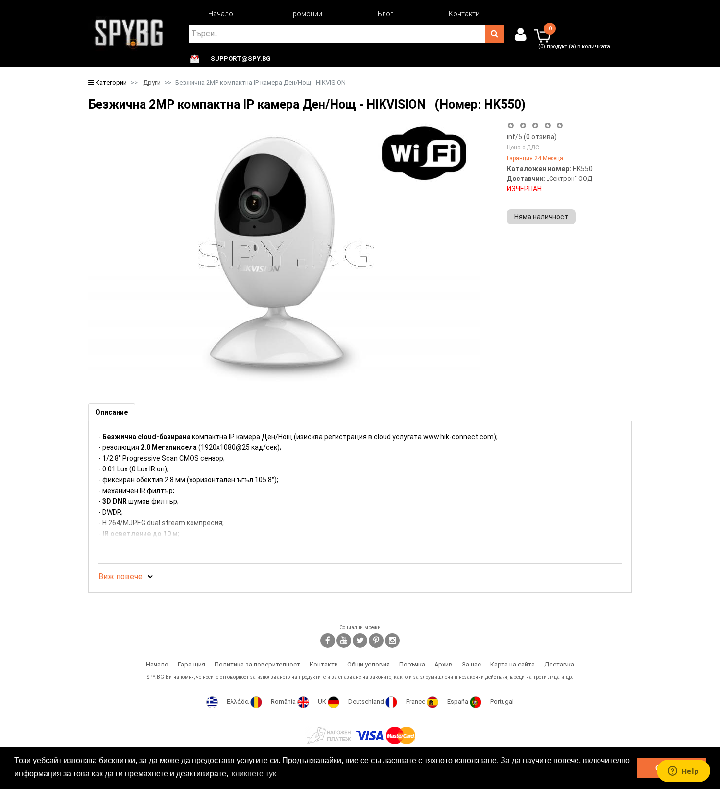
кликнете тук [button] (254, 773)
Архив (443, 664)
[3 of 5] (535, 126)
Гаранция (191, 664)
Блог (385, 14)
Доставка (559, 664)
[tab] (111, 412)
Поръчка (412, 664)
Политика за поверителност (257, 664)
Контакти (464, 14)
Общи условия (368, 664)
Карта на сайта (512, 664)
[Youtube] (343, 640)
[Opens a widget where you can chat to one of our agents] (683, 772)
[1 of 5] (510, 126)
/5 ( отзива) (532, 137)
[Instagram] (392, 640)
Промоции (305, 14)
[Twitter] (360, 640)
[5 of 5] (560, 126)
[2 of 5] (523, 126)
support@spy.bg (241, 58)
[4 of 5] (547, 126)
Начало (220, 14)
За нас (471, 664)
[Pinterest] (376, 640)
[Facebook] (327, 640)
